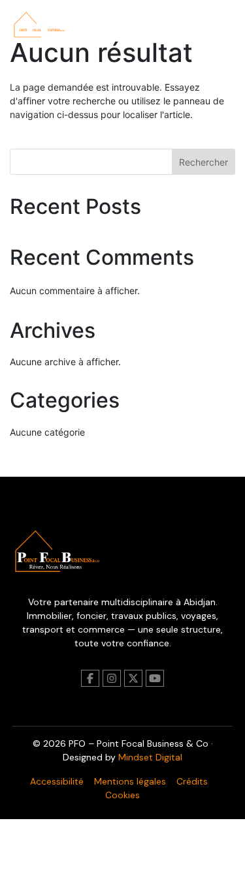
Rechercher (203, 162)
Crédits (192, 781)
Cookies (122, 795)
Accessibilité (57, 781)
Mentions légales (130, 781)
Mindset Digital (150, 757)
